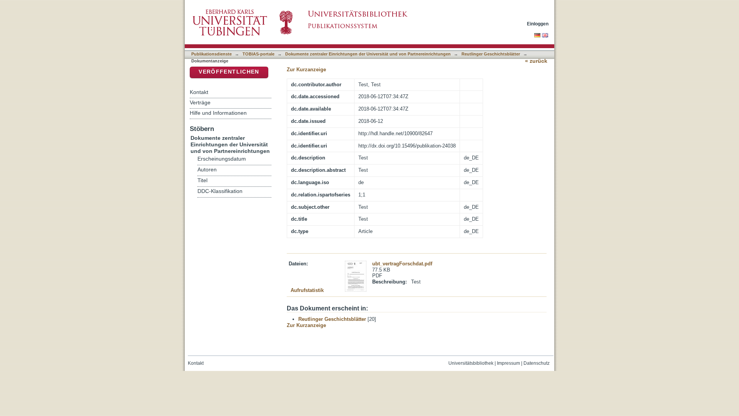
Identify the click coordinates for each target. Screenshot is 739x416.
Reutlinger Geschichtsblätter (490, 54)
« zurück (536, 61)
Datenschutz (536, 363)
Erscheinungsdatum (221, 159)
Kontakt (199, 92)
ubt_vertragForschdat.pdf (402, 264)
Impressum (508, 363)
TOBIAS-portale (258, 54)
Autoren (207, 170)
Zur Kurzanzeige (306, 69)
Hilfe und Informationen (218, 113)
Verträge (200, 102)
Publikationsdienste (211, 54)
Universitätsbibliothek (470, 363)
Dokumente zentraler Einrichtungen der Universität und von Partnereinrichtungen (368, 54)
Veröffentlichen (229, 72)
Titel (202, 180)
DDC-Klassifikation (219, 191)
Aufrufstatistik (307, 290)
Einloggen (537, 23)
